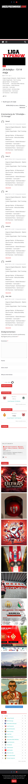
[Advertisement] (14, 25)
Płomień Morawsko (11, 728)
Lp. (2, 715)
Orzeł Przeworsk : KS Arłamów (14, 401)
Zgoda (14, 781)
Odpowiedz (8, 153)
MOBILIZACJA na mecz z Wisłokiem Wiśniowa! (15, 106)
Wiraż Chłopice (10, 736)
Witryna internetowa (6, 374)
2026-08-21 (14, 396)
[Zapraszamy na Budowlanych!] (14, 691)
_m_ (11, 75)
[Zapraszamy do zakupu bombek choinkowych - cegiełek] (14, 506)
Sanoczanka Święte (11, 755)
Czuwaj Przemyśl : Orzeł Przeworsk (14, 418)
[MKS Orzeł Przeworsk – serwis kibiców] (3, 42)
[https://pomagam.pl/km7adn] (14, 532)
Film (6, 457)
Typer (4, 66)
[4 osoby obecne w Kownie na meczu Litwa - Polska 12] (14, 585)
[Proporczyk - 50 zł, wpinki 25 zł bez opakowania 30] (14, 559)
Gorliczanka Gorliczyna (11, 723)
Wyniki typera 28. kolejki (9, 102)
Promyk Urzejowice (11, 758)
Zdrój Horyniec (10, 747)
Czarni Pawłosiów (10, 742)
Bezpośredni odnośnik (21, 124)
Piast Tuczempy (10, 731)
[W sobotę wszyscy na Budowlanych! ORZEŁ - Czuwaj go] (14, 638)
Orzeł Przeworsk (10, 726)
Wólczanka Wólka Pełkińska (13, 739)
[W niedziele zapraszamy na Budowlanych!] (14, 612)
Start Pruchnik (10, 750)
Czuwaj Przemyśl (10, 718)
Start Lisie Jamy (10, 752)
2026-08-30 (14, 413)
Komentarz (4, 341)
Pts (25, 715)
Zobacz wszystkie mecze (20, 404)
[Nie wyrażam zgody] (26, 779)
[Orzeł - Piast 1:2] (14, 665)
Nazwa (3, 360)
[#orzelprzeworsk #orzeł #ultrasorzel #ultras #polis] (14, 479)
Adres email (4, 367)
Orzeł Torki (9, 734)
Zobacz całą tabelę (22, 761)
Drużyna (6, 715)
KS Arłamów (9, 744)
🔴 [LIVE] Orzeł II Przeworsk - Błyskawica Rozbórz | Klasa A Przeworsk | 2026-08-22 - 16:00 (13, 448)
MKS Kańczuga (10, 720)
